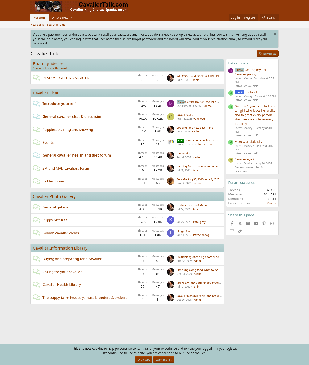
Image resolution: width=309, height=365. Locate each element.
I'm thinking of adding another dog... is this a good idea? (212, 257)
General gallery (55, 207)
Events (48, 142)
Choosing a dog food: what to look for (200, 270)
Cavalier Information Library (60, 248)
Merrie (207, 106)
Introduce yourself (59, 103)
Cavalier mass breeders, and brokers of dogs (204, 296)
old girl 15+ (183, 231)
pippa (197, 183)
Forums (39, 17)
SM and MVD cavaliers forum (66, 168)
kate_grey (199, 222)
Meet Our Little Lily (248, 141)
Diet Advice (183, 153)
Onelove (199, 118)
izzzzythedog (201, 235)
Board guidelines (49, 63)
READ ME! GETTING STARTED (65, 77)
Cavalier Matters (202, 144)
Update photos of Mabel (192, 205)
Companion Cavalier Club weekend (203, 140)
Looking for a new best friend (195, 128)
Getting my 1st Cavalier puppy (200, 102)
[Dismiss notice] (274, 34)
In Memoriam (53, 181)
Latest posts (238, 63)
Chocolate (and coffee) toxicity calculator (202, 283)
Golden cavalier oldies (60, 232)
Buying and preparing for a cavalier (72, 258)
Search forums (56, 24)
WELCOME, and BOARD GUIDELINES (199, 76)
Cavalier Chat (45, 93)
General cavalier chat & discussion (72, 116)
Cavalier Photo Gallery (54, 196)
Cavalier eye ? (185, 115)
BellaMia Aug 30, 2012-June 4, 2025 (198, 179)
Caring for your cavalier (62, 271)
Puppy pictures (54, 219)
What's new (60, 17)
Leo (179, 218)
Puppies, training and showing (67, 129)
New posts (37, 24)
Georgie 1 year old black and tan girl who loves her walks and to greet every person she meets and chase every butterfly (255, 115)
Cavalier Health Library (61, 284)
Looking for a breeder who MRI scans (200, 166)
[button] (72, 17)
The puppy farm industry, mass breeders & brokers (84, 297)
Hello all (246, 92)
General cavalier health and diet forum (76, 155)
